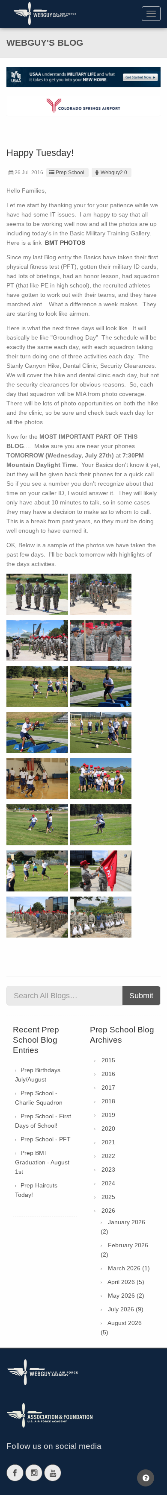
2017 (108, 1087)
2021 (108, 1142)
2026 (108, 1210)
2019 (108, 1114)
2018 (108, 1101)
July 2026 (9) (125, 1309)
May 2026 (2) (126, 1295)
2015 (108, 1060)
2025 (108, 1196)
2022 (108, 1155)
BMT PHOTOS (65, 242)
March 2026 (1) (129, 1268)
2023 (108, 1169)
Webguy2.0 (114, 173)
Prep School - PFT (46, 1139)
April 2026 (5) (125, 1281)
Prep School (70, 173)
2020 (108, 1128)
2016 (108, 1073)
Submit (141, 995)
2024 (108, 1183)
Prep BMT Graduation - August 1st (42, 1162)
